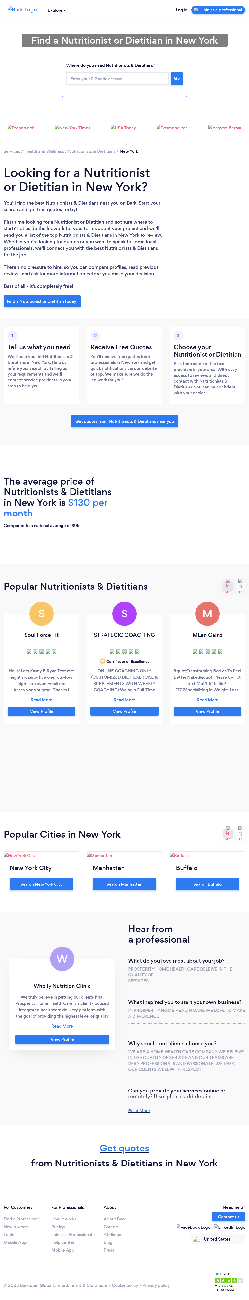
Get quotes (124, 1148)
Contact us (228, 1217)
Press (109, 1250)
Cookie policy (125, 1285)
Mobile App (15, 1242)
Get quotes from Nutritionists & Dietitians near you (124, 421)
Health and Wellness (44, 151)
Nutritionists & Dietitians (92, 151)
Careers (111, 1227)
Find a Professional (22, 1219)
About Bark (115, 1219)
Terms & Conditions (89, 1285)
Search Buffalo (207, 884)
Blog (108, 1242)
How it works (16, 1227)
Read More (139, 1111)
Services (12, 151)
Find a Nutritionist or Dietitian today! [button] (42, 301)
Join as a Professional (71, 1234)
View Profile (41, 711)
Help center (62, 1242)
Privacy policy (156, 1285)
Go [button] (177, 78)
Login (9, 1234)
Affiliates (112, 1234)
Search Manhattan (124, 884)
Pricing (58, 1227)
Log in (181, 10)
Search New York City (41, 884)
